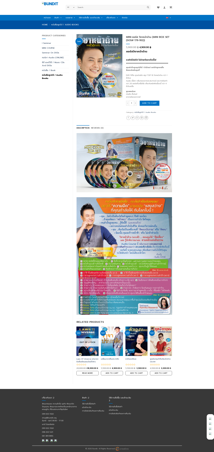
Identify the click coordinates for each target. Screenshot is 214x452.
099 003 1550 (48, 414)
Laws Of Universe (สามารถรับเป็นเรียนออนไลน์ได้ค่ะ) (87, 360)
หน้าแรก (47, 17)
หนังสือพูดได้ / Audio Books (65, 24)
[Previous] (77, 353)
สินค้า (56, 17)
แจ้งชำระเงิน (86, 407)
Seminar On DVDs (50, 52)
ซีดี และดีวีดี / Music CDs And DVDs (53, 64)
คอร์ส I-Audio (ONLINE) (53, 57)
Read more (87, 373)
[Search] (148, 7)
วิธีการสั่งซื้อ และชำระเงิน (89, 17)
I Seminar (46, 43)
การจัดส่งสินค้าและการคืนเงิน (93, 411)
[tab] (83, 128)
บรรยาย (69, 17)
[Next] (172, 353)
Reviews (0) (97, 127)
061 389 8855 (47, 436)
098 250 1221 (47, 432)
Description (83, 127)
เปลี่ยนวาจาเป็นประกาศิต (110, 359)
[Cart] (171, 7)
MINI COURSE (48, 48)
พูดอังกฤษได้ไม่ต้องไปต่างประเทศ (160, 360)
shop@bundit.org (49, 418)
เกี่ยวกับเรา (111, 17)
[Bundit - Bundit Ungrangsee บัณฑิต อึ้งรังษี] (52, 6)
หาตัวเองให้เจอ (130, 359)
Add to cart (149, 103)
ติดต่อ (124, 17)
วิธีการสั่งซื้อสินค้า (89, 403)
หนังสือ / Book (48, 70)
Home (45, 24)
